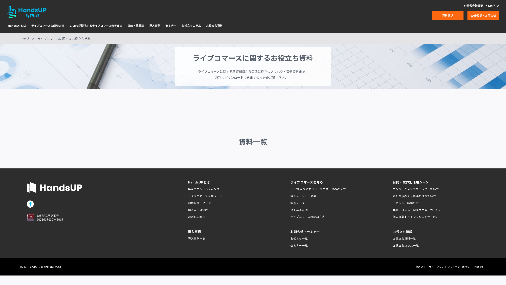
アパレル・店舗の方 (406, 203)
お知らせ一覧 (299, 238)
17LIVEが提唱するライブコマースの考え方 (95, 25)
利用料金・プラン (199, 203)
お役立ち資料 (214, 25)
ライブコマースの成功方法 (47, 25)
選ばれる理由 (196, 217)
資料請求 (447, 15)
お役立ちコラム (191, 25)
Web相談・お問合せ (483, 15)
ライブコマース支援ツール (205, 196)
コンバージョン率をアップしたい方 (416, 189)
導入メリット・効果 (303, 196)
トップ (24, 38)
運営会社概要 (474, 5)
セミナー (171, 25)
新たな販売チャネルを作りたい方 (414, 196)
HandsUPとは (17, 25)
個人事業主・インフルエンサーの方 (416, 217)
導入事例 (154, 25)
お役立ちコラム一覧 (406, 245)
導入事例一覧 (196, 238)
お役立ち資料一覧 (404, 238)
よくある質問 (299, 210)
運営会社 (421, 266)
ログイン (493, 5)
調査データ (297, 203)
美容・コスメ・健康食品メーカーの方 (417, 210)
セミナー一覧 (299, 245)
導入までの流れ (198, 210)
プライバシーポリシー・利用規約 (465, 266)
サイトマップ (436, 266)
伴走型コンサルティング (203, 189)
